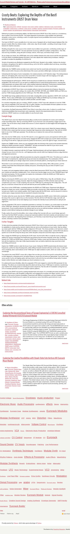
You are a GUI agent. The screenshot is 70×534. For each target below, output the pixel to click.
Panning (14, 385)
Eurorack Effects (34, 489)
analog (7, 331)
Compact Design (15, 382)
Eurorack (24, 26)
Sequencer (28, 438)
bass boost (35, 30)
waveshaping (9, 337)
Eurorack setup (51, 482)
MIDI (34, 418)
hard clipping (42, 30)
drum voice (31, 26)
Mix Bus (15, 376)
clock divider (18, 457)
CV (44, 438)
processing (55, 470)
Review (60, 482)
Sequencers (41, 482)
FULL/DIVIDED (14, 340)
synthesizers (40, 404)
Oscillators (38, 451)
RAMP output (9, 346)
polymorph (15, 329)
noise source (27, 28)
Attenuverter (25, 424)
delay (62, 470)
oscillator (34, 28)
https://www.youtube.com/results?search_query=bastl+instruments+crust (25, 286)
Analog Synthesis (33, 501)
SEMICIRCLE (9, 344)
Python (39, 523)
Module (47, 495)
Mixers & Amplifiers (12, 367)
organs (7, 340)
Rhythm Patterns (6, 457)
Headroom (14, 380)
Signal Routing (9, 373)
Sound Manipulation (18, 398)
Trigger (57, 398)
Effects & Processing (34, 457)
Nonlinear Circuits (48, 476)
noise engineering (6, 431)
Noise (49, 463)
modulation (6, 28)
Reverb (22, 463)
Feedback (3, 470)
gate (20, 482)
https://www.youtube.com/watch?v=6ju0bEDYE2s (18, 295)
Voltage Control (38, 424)
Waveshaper (51, 424)
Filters (50, 418)
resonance (4, 506)
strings (15, 337)
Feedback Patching (10, 384)
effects (49, 404)
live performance (17, 30)
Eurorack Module (35, 495)
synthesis (21, 28)
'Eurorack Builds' (17, 506)
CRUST (19, 26)
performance (14, 28)
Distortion (41, 418)
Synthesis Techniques (22, 450)
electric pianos (16, 339)
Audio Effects (51, 457)
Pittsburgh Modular (46, 489)
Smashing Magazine (59, 529)
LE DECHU (15, 326)
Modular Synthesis (9, 463)
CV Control (17, 437)
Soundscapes (31, 444)
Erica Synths (35, 476)
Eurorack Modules (56, 411)
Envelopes (31, 398)
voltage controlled (5, 437)
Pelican (2, 513)
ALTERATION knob (10, 333)
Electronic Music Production (36, 431)
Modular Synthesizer (10, 418)
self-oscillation (4, 489)
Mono (6, 376)
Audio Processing (25, 404)
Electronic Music (8, 404)
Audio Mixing (18, 375)
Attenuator (56, 463)
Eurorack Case (15, 411)
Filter (2, 495)
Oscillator (59, 424)
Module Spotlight (59, 489)
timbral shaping (27, 30)
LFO (6, 328)
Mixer (17, 371)
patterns (41, 26)
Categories (14, 6)
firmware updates (25, 476)
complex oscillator (13, 335)
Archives (25, 6)
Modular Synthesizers (30, 411)
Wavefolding (61, 457)
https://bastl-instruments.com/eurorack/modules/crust (19, 283)
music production (45, 398)
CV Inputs (20, 444)
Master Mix (8, 378)
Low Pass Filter (12, 476)
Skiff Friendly (62, 501)
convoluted (13, 331)
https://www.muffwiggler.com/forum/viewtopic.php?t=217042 (21, 292)
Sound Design (7, 444)
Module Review (20, 495)
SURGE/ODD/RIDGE (11, 342)
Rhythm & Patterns (10, 25)
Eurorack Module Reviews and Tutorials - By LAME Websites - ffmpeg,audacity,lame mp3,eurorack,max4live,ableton (35, 2)
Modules (3, 424)
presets (10, 30)
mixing (28, 418)
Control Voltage (9, 375)
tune (11, 349)
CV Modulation (5, 451)
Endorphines (30, 463)
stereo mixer (41, 463)
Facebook (46, 6)
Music (55, 6)
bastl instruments (11, 26)
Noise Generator (16, 489)
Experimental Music (36, 470)
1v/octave (16, 349)
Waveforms (58, 418)
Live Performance (51, 444)
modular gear (9, 495)
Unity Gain (15, 378)
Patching (40, 444)
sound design (58, 26)
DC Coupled (17, 373)
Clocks (22, 431)
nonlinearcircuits (14, 424)
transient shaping (48, 28)
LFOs (33, 482)
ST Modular (37, 438)
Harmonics (64, 404)
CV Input (62, 451)
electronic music (49, 26)
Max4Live (35, 6)
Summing (8, 380)
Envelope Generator (48, 501)
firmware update (58, 28)
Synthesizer (4, 411)
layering (40, 28)
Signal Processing (8, 482)
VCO (20, 326)
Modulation (61, 476)
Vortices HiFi (11, 371)
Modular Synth (51, 450)
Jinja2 (17, 513)
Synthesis (3, 476)
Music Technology (21, 470)
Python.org (10, 513)
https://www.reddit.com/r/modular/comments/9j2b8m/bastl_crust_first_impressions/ (27, 289)
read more (65, 343)
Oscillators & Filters (12, 322)
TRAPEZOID (17, 344)
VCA (16, 430)
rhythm (36, 26)
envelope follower (53, 431)
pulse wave (13, 348)
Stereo (11, 376)
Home (4, 6)
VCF (23, 418)
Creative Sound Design (17, 501)
